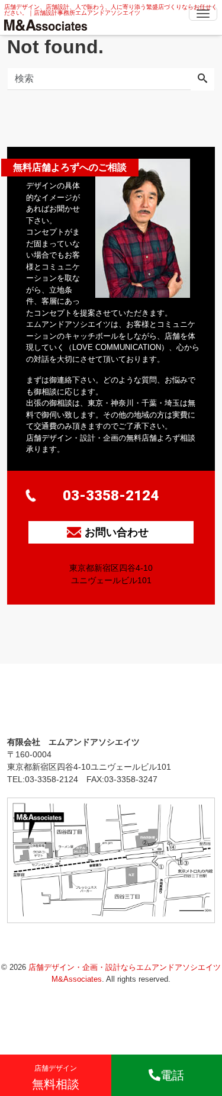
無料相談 (55, 1077)
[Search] (202, 79)
